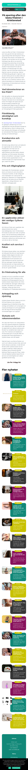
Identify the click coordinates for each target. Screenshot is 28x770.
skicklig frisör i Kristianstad (12, 123)
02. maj (18, 519)
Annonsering (14, 757)
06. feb (18, 551)
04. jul (18, 503)
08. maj (18, 616)
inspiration (4, 26)
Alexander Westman (17, 23)
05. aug (18, 391)
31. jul (18, 600)
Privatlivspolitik (16, 767)
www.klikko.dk (15, 749)
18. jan (18, 649)
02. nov (18, 437)
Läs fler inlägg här (14, 362)
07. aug (18, 374)
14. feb (18, 632)
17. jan (18, 698)
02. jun (18, 421)
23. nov (18, 567)
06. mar (18, 534)
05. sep (18, 583)
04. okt (18, 470)
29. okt (18, 454)
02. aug (18, 405)
